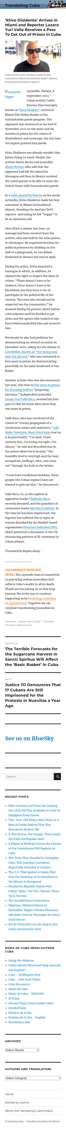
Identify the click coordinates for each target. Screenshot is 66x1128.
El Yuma (13, 998)
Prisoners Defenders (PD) (40, 527)
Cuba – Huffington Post (24, 974)
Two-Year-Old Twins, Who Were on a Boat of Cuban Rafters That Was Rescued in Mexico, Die (33, 824)
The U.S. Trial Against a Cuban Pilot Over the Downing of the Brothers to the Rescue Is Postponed (33, 876)
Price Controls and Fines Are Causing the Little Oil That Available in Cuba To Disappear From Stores (34, 810)
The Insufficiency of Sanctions (28, 900)
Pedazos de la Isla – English (27, 1017)
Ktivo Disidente (29, 110)
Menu (55, 5)
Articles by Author (17, 1102)
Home (9, 1094)
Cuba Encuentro (19, 984)
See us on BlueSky (29, 738)
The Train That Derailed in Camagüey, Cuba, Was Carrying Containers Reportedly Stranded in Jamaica (33, 862)
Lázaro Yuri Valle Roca (20, 399)
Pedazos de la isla (20, 1012)
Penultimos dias (19, 1022)
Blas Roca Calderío (42, 508)
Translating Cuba (22, 5)
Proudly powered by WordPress (43, 1121)
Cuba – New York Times (24, 979)
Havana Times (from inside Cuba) (30, 1003)
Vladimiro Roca (39, 498)
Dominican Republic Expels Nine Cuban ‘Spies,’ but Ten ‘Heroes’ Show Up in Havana (33, 891)
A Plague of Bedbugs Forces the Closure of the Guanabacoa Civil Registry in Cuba (34, 848)
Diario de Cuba (18, 989)
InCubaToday (17, 1008)
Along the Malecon (21, 960)
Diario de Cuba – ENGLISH (26, 993)
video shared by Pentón (26, 195)
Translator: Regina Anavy (18, 625)
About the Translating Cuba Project (29, 1110)
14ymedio (10, 621)
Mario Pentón (14, 167)
